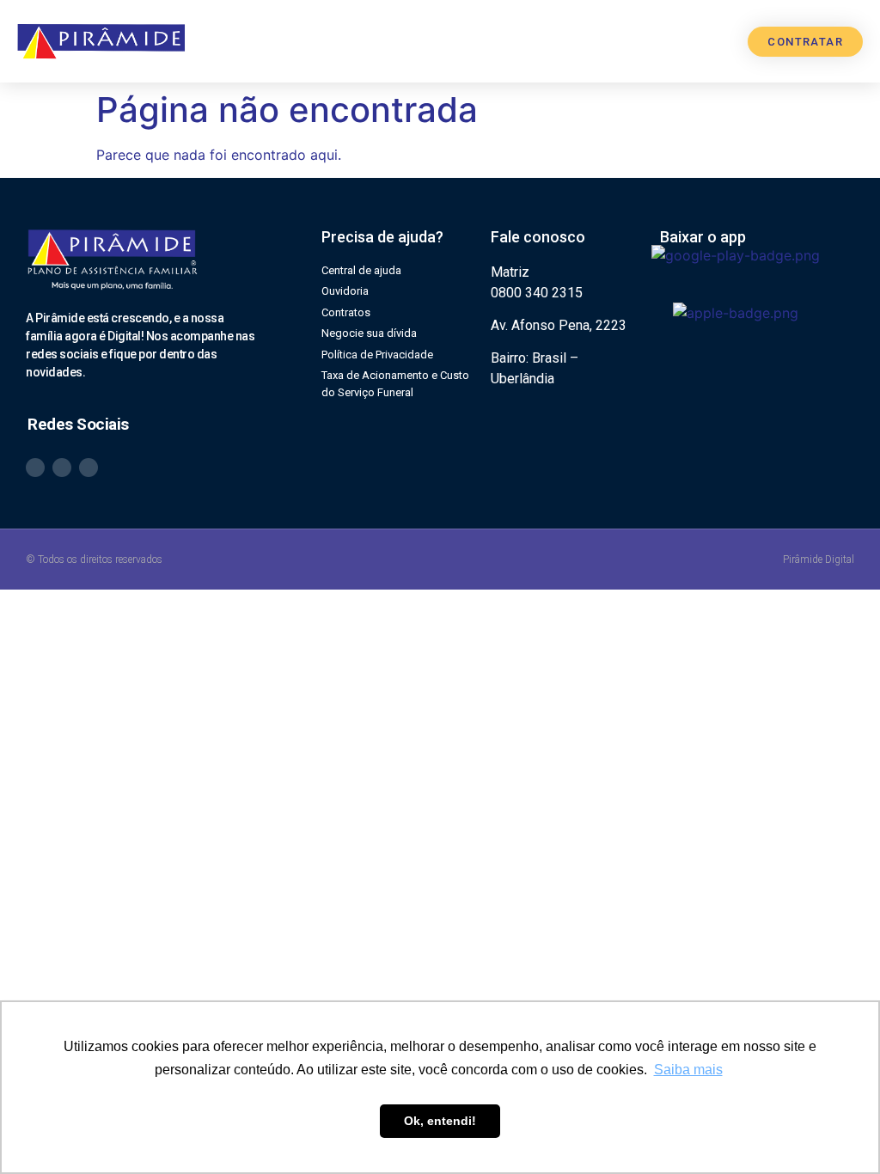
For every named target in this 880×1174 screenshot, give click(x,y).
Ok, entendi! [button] (440, 1121)
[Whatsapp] (35, 467)
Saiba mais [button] (688, 1069)
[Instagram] (61, 467)
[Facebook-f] (88, 467)
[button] (677, 41)
